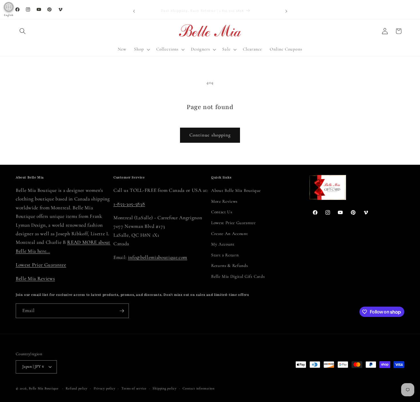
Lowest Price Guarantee (41, 265)
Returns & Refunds (229, 265)
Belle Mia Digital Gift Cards (238, 276)
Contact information (199, 388)
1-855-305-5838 (129, 204)
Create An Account (229, 233)
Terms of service (134, 388)
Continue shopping (210, 135)
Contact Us (221, 211)
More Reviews (224, 201)
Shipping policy (165, 388)
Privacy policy (104, 388)
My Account (223, 244)
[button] (22, 31)
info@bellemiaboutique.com (157, 257)
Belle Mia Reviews (35, 279)
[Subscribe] (122, 310)
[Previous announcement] (134, 11)
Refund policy (76, 388)
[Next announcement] (286, 11)
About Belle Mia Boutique (236, 190)
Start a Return (225, 255)
